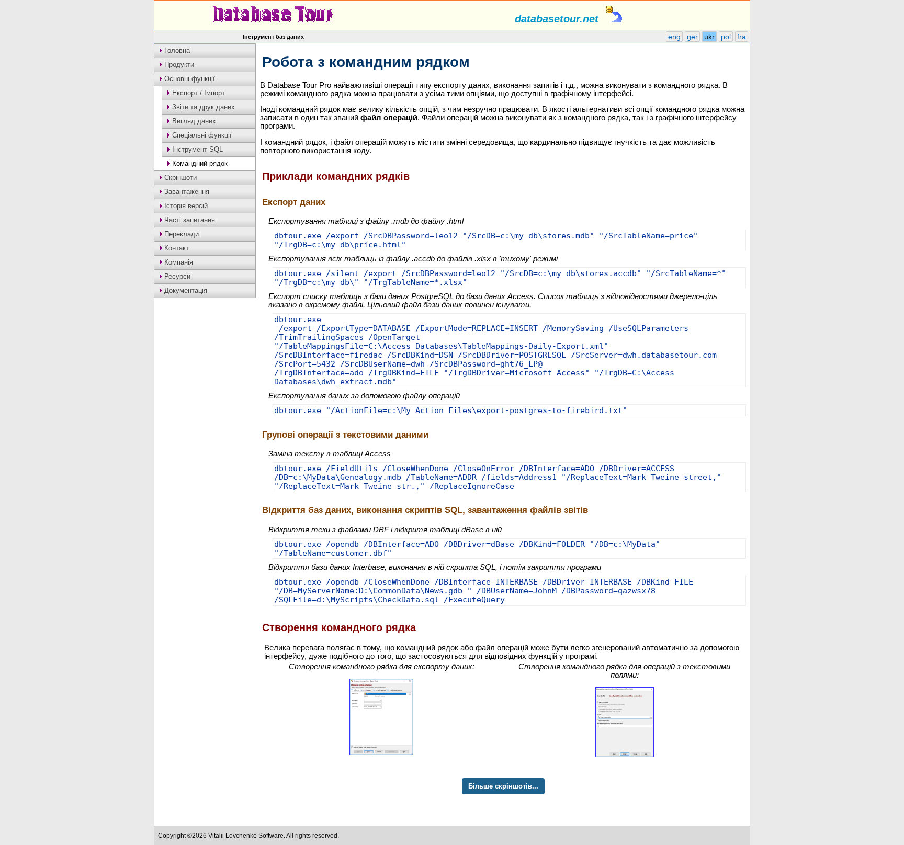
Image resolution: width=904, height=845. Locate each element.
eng (674, 36)
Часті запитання (188, 220)
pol (726, 36)
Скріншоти (179, 177)
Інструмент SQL (196, 149)
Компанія (177, 262)
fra (741, 36)
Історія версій (185, 206)
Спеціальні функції (201, 135)
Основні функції (188, 79)
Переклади (180, 234)
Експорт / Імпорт (197, 93)
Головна (176, 50)
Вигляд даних (193, 121)
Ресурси (176, 276)
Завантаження (185, 192)
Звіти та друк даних (202, 107)
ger (692, 36)
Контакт (175, 248)
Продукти (178, 64)
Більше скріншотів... (503, 786)
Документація (184, 290)
